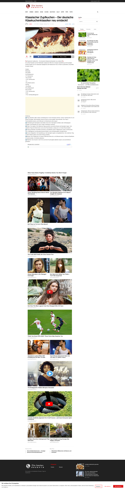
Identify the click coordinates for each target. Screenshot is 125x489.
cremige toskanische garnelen (92, 464)
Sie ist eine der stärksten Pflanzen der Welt (92, 34)
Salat (58, 12)
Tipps (66, 12)
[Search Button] (97, 12)
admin (30, 24)
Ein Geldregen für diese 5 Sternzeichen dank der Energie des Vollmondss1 (92, 42)
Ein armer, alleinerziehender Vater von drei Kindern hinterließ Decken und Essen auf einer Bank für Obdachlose (92, 473)
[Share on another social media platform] (72, 56)
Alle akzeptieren (118, 486)
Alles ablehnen (108, 486)
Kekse (41, 12)
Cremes (31, 12)
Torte (71, 12)
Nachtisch (52, 12)
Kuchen (46, 12)
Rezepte (61, 467)
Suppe (62, 12)
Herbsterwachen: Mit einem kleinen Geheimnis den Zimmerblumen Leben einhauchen (90, 111)
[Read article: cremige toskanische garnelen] (80, 466)
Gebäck (37, 12)
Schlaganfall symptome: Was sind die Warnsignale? (92, 51)
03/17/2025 (36, 24)
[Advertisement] (76, 6)
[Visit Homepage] (34, 6)
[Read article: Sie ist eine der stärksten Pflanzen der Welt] (88, 77)
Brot (26, 12)
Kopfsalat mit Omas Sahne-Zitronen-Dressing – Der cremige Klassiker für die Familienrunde (92, 59)
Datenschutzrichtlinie (29, 1)
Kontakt (35, 1)
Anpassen (98, 486)
